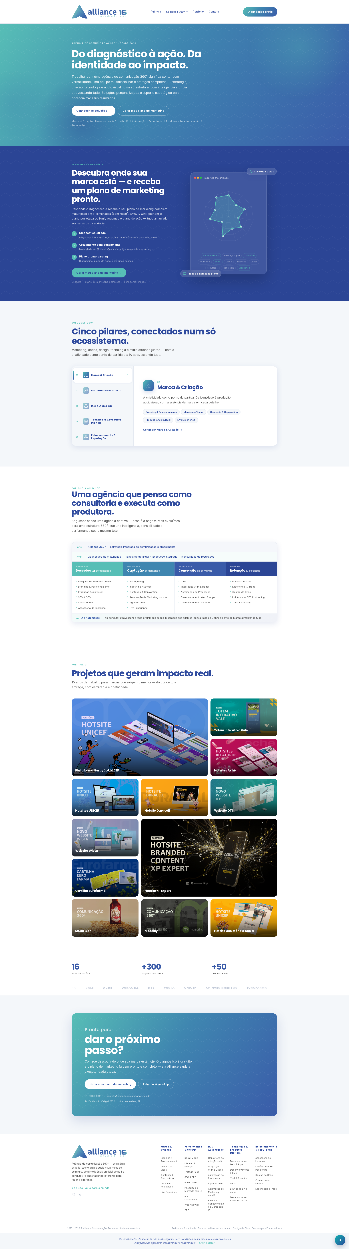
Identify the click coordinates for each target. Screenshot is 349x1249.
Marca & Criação (166, 1148)
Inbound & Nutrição (189, 1165)
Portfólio (198, 11)
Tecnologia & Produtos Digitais (239, 1150)
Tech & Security (238, 1178)
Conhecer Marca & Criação (161, 429)
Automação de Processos (216, 1176)
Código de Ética (241, 1228)
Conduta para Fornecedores (267, 1228)
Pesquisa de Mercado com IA (193, 1189)
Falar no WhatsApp (156, 1084)
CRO (186, 1210)
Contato (214, 11)
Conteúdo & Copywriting (224, 412)
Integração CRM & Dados (215, 1168)
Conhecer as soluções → (93, 110)
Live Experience (186, 419)
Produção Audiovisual (158, 419)
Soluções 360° (175, 11)
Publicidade (190, 1182)
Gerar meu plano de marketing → (99, 272)
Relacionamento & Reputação (266, 1148)
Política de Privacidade (184, 1228)
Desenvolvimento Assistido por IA (239, 1199)
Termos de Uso (206, 1228)
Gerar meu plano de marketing (143, 110)
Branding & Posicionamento (161, 412)
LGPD (233, 1183)
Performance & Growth (193, 1148)
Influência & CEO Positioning (264, 1168)
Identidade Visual (193, 412)
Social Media (191, 1158)
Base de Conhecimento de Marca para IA (216, 1205)
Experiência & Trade (266, 1188)
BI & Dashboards (191, 1198)
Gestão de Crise (264, 1175)
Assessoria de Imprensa (263, 1159)
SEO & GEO (190, 1177)
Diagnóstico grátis (260, 11)
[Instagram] (73, 1194)
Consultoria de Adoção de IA (216, 1159)
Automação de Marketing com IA (216, 1192)
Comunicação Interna (262, 1182)
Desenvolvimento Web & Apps (239, 1163)
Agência (156, 11)
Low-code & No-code (239, 1190)
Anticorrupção (223, 1228)
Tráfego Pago (191, 1172)
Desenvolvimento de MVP (239, 1171)
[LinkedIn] (79, 1194)
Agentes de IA (215, 1183)
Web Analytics (192, 1204)
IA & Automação (216, 1148)
